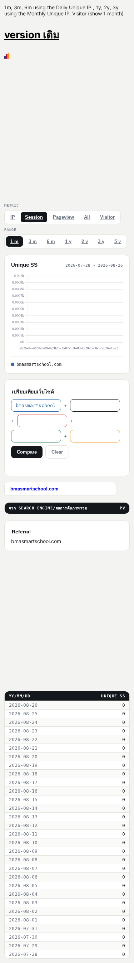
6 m (51, 241)
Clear (57, 452)
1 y (68, 241)
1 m (14, 241)
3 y (101, 241)
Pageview (63, 217)
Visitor (107, 217)
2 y (84, 241)
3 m (33, 241)
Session (34, 217)
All (87, 217)
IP (12, 217)
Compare (27, 452)
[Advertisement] (67, 130)
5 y (117, 241)
